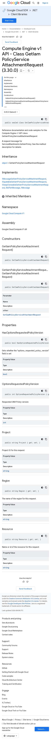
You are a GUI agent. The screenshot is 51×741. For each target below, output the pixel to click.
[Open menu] (3, 3)
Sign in (45, 3)
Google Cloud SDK (17, 10)
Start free (9, 20)
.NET (34, 10)
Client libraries (19, 14)
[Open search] (33, 2)
